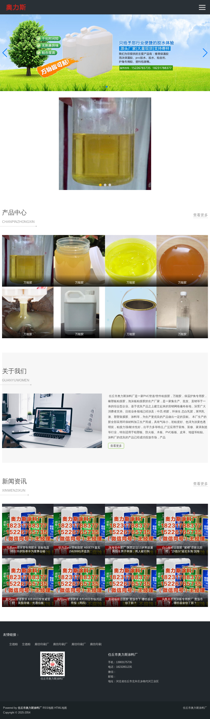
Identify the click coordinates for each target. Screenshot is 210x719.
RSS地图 (48, 707)
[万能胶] (105, 143)
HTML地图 (60, 707)
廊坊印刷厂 (42, 644)
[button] (205, 52)
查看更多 (200, 215)
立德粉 (13, 644)
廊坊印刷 (96, 644)
